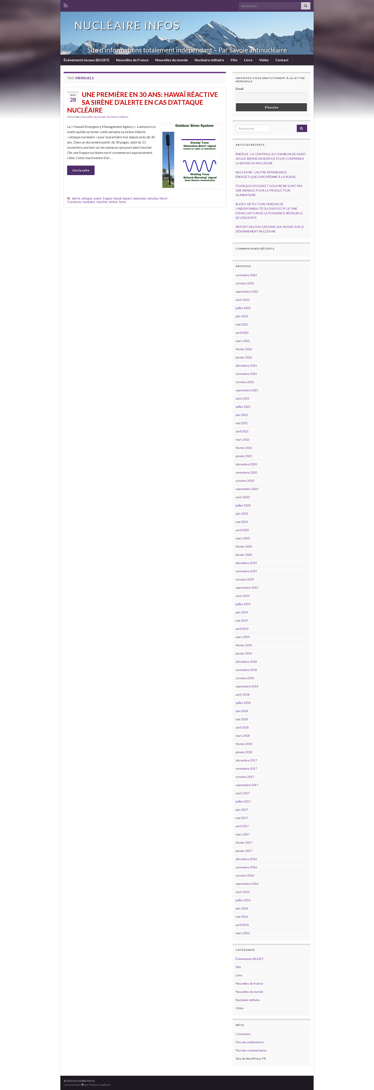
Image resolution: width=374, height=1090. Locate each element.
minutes (152, 198)
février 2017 (244, 842)
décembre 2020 (246, 464)
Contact (282, 60)
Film (234, 60)
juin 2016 (242, 908)
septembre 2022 (247, 291)
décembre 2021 (246, 365)
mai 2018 (242, 719)
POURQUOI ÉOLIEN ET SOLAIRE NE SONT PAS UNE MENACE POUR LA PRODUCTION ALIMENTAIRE (269, 190)
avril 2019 (242, 628)
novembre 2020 (246, 472)
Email (239, 88)
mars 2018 (243, 735)
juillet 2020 (243, 505)
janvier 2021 (244, 456)
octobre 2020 (245, 480)
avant (97, 198)
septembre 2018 (247, 686)
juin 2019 (242, 612)
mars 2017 (243, 834)
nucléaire (88, 202)
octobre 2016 (245, 875)
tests (122, 202)
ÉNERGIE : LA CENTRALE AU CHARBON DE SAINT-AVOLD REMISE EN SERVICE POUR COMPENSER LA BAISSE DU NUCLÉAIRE (271, 158)
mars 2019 (243, 637)
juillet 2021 (243, 406)
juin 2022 (242, 316)
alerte (76, 198)
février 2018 (244, 744)
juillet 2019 (243, 604)
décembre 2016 (246, 859)
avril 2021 (242, 431)
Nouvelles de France (132, 60)
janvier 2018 (244, 752)
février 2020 (244, 546)
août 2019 (243, 596)
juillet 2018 (243, 703)
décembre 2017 (246, 760)
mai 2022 (242, 324)
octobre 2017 (245, 777)
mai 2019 (242, 620)
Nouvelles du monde (171, 60)
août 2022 (243, 300)
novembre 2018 (246, 670)
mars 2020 (243, 538)
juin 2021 (242, 415)
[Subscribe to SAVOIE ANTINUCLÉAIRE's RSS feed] (66, 5)
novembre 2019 (246, 571)
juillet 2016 (243, 900)
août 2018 (243, 694)
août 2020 (243, 497)
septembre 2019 (247, 587)
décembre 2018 (246, 661)
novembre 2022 (246, 275)
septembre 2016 (247, 883)
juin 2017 (242, 809)
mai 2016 (242, 916)
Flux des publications (250, 1042)
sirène (113, 202)
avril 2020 (242, 530)
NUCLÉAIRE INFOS (127, 25)
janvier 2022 (244, 357)
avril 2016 (242, 925)
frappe (107, 198)
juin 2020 (242, 513)
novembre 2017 (246, 768)
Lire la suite (81, 170)
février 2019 (244, 645)
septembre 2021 (247, 390)
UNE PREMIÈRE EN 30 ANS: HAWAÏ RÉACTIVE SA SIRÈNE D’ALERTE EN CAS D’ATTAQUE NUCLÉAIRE (142, 102)
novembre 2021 (246, 374)
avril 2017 (242, 826)
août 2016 (243, 892)
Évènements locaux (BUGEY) (86, 60)
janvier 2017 (244, 851)
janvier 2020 (244, 554)
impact (127, 198)
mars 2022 (243, 341)
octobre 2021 (245, 382)
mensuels (139, 198)
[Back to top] (364, 1080)
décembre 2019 (246, 563)
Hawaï (117, 198)
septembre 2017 (247, 785)
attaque (87, 198)
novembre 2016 (246, 867)
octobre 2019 (245, 579)
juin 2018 (242, 711)
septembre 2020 (247, 489)
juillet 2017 (243, 801)
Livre (248, 60)
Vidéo (264, 60)
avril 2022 (242, 332)
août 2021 (243, 398)
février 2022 (244, 349)
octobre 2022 (245, 283)
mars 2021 (243, 439)
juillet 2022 (243, 308)
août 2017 (243, 793)
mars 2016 (243, 933)
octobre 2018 (245, 678)
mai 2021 (242, 423)
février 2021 (244, 448)
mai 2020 (242, 522)
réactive (102, 202)
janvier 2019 (244, 653)
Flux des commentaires (251, 1050)
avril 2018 (242, 727)
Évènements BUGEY (250, 959)
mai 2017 (242, 818)
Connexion (243, 1034)
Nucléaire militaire (209, 60)
